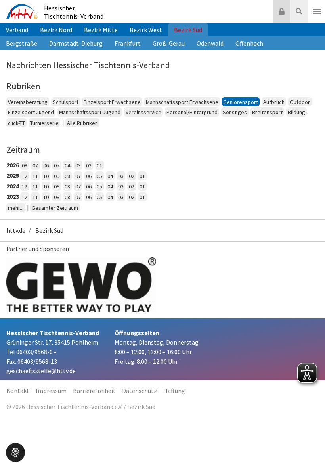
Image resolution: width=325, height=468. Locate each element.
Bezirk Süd (188, 30)
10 (46, 176)
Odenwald (210, 43)
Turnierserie (44, 123)
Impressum (51, 391)
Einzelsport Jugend (31, 112)
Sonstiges (235, 112)
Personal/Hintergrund (192, 112)
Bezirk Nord (56, 30)
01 (99, 165)
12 (24, 176)
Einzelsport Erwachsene (112, 101)
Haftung (174, 391)
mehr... (15, 207)
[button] (15, 452)
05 (56, 165)
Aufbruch (274, 101)
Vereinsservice (143, 112)
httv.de (15, 230)
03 (78, 165)
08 (24, 165)
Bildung (296, 112)
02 (89, 165)
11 (35, 176)
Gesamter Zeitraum (55, 207)
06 (46, 165)
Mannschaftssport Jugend (89, 112)
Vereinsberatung (28, 101)
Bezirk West (146, 30)
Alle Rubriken (82, 123)
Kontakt (17, 391)
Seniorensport (241, 101)
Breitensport (267, 112)
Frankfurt (128, 43)
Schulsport (65, 101)
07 (35, 165)
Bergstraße (21, 43)
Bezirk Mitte (101, 30)
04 (67, 165)
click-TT (16, 123)
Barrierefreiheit (94, 391)
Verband (17, 30)
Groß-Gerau (169, 43)
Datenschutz (139, 391)
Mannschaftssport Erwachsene (182, 101)
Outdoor (300, 101)
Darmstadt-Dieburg (76, 43)
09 (56, 176)
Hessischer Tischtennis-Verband (74, 12)
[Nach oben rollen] (309, 445)
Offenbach (249, 43)
